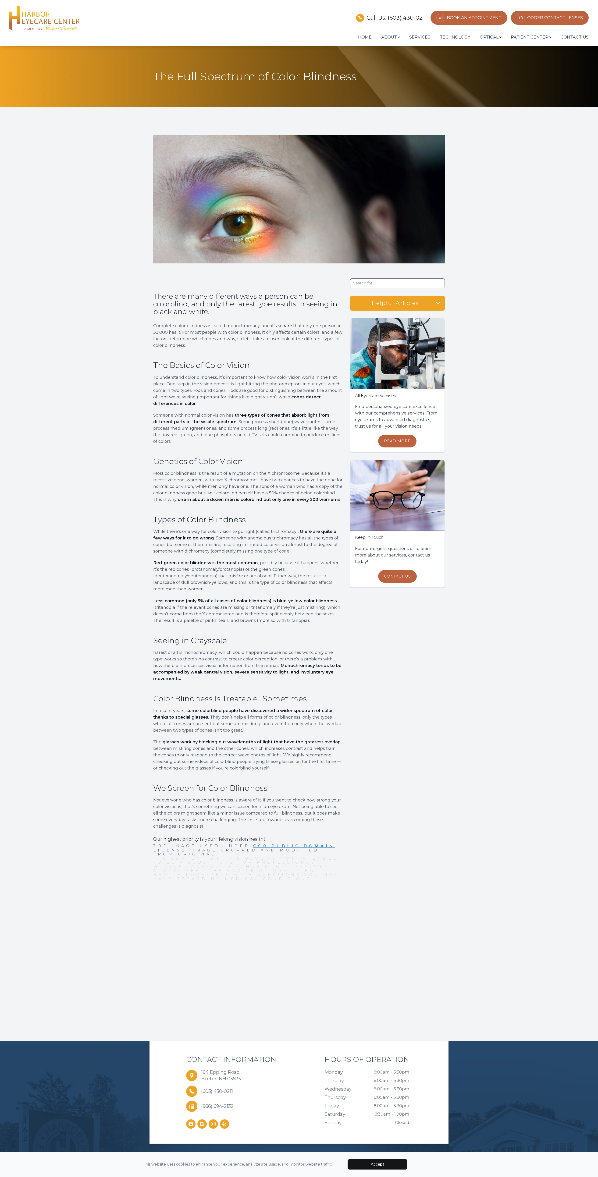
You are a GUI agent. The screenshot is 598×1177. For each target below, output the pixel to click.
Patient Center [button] (529, 37)
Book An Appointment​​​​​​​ (474, 18)
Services (419, 37)
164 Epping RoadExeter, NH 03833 (221, 1075)
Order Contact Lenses (555, 18)
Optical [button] (489, 37)
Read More (397, 441)
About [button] (389, 37)
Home (365, 37)
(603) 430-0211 (407, 17)
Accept (377, 1164)
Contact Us (575, 37)
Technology (455, 37)
